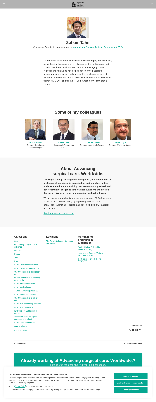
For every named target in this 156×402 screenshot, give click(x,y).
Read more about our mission (59, 213)
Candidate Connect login (132, 343)
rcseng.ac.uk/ (137, 325)
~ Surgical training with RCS (26, 291)
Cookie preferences (131, 390)
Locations (18, 250)
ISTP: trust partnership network (27, 304)
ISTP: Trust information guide (26, 268)
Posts (16, 261)
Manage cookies (21, 330)
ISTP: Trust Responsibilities (26, 265)
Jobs (16, 258)
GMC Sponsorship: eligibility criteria (26, 299)
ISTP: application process (25, 287)
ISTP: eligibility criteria (23, 307)
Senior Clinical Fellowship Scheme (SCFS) (89, 248)
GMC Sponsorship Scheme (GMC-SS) (89, 260)
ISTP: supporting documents (26, 294)
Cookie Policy (20, 386)
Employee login (20, 343)
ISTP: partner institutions (24, 284)
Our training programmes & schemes (25, 246)
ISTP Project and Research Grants (25, 312)
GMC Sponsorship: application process (27, 273)
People (17, 254)
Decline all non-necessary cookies (131, 383)
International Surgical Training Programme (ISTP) (98, 47)
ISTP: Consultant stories (24, 323)
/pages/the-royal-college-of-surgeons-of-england (26, 318)
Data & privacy (20, 326)
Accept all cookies (130, 376)
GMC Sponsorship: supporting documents (27, 279)
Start (16, 241)
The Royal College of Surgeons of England (59, 242)
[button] (152, 4)
